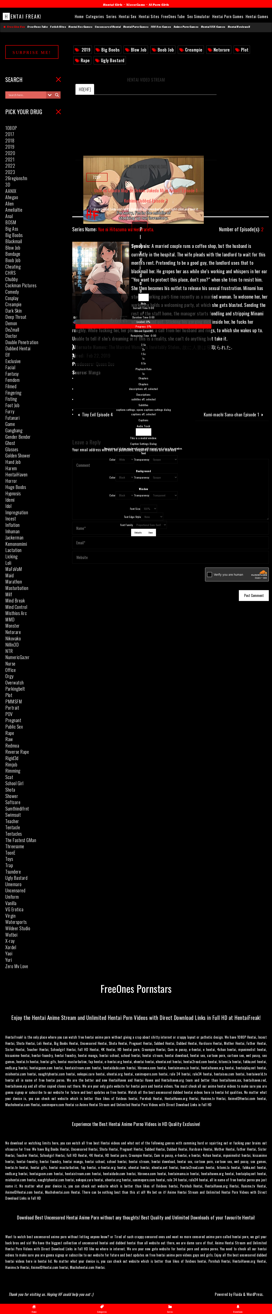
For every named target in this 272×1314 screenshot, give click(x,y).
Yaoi (8, 953)
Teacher (12, 821)
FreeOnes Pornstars (136, 988)
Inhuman (12, 531)
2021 (9, 159)
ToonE (10, 852)
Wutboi (11, 934)
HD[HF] (85, 89)
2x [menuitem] (143, 349)
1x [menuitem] (143, 358)
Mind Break (15, 600)
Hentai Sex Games (80, 27)
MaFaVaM (13, 568)
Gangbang (13, 430)
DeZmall (12, 329)
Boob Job (166, 49)
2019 (86, 49)
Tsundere (13, 871)
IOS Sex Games (161, 27)
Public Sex (14, 726)
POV (9, 713)
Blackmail (13, 241)
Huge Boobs (15, 486)
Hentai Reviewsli (239, 27)
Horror (11, 480)
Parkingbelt (15, 688)
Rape (85, 60)
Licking (11, 556)
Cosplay (11, 298)
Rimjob (11, 764)
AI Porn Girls (159, 5)
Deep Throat (16, 316)
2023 (10, 171)
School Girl (14, 783)
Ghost (10, 442)
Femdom (12, 379)
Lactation (13, 549)
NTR (9, 650)
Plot (245, 49)
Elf (7, 354)
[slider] (143, 324)
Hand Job (13, 461)
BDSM (10, 222)
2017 (9, 134)
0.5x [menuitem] (143, 363)
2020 (10, 153)
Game (10, 423)
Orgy (9, 676)
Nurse (10, 663)
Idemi (10, 499)
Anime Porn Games (186, 27)
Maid (9, 575)
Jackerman (14, 537)
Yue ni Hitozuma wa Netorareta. (113, 229)
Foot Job (12, 405)
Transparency (141, 459)
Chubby (11, 279)
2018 (9, 140)
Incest (10, 518)
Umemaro (13, 884)
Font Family (126, 525)
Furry (9, 411)
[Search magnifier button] (57, 95)
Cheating (13, 266)
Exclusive (13, 361)
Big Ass (11, 228)
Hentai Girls (113, 5)
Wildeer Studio (17, 928)
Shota (10, 789)
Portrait (12, 707)
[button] (143, 303)
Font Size (135, 508)
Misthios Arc (16, 613)
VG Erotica (14, 909)
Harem (11, 468)
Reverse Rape (17, 751)
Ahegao (11, 197)
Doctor (11, 335)
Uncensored (15, 890)
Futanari (12, 417)
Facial (10, 367)
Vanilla (11, 903)
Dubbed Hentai (18, 348)
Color (112, 459)
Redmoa (12, 745)
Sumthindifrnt (17, 808)
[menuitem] (143, 359)
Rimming (12, 770)
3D (7, 184)
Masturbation (16, 587)
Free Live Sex (15, 27)
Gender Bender (18, 436)
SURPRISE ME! (32, 52)
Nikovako (13, 638)
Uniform (12, 896)
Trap (9, 865)
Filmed (10, 386)
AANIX (10, 190)
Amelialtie (13, 209)
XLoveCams (135, 5)
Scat (9, 776)
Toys (9, 858)
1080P (11, 127)
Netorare (222, 49)
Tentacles (13, 833)
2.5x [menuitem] (143, 344)
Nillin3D (12, 644)
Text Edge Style (132, 517)
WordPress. (255, 1294)
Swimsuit (13, 814)
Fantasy (12, 373)
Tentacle (12, 827)
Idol (8, 505)
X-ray (10, 940)
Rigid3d (11, 758)
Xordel (10, 947)
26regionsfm (16, 178)
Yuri (8, 959)
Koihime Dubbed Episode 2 (146, 200)
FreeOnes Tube (37, 27)
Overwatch (14, 682)
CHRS (10, 272)
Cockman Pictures (20, 285)
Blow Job (139, 49)
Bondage (12, 253)
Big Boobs (110, 49)
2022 (10, 165)
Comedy (12, 291)
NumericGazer (17, 657)
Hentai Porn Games (136, 27)
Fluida (237, 1294)
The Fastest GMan (20, 840)
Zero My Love (16, 966)
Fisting (11, 398)
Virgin (10, 915)
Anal (9, 216)
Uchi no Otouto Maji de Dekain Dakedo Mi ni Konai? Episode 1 (146, 190)
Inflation (12, 524)
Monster (12, 625)
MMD (10, 619)
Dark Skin (13, 310)
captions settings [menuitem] (143, 409)
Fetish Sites (58, 27)
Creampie (194, 49)
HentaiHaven (16, 474)
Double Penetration (21, 342)
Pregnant (13, 720)
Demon (11, 323)
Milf (8, 594)
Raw (9, 739)
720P (97, 177)
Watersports (16, 921)
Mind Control (16, 606)
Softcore (12, 802)
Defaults (138, 532)
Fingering (13, 392)
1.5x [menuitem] (143, 354)
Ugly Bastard (113, 60)
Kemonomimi (16, 543)
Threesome (14, 846)
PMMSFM (13, 701)
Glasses (11, 449)
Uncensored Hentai (108, 27)
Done (151, 532)
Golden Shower (18, 455)
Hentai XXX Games (213, 27)
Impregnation (16, 512)
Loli (8, 562)
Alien (9, 203)
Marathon (13, 581)
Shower (11, 795)
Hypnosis (13, 493)
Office (10, 669)
